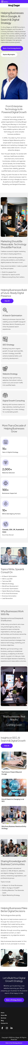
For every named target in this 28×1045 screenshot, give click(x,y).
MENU (6, 2)
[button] (2, 2)
